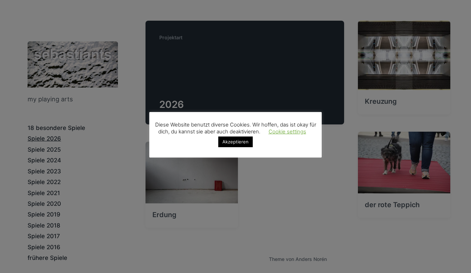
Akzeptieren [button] (235, 141)
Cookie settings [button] (287, 131)
